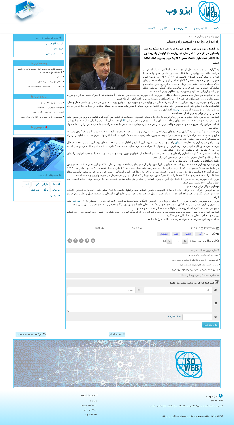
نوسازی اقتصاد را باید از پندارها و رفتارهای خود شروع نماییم (195, 269)
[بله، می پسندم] (185, 241)
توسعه (176, 109)
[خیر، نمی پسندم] (169, 241)
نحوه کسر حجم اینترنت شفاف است (50, 107)
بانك (176, 234)
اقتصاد (150, 28)
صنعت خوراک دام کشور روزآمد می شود (203, 255)
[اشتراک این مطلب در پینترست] (75, 240)
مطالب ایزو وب (91, 414)
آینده (199, 234)
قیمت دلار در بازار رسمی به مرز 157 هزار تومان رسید (42, 117)
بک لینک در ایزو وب (89, 405)
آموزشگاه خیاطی (54, 43)
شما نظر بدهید (57, 77)
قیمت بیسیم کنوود (54, 53)
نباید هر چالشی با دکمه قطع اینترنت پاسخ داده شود (199, 265)
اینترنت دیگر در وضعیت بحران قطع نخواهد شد (45, 86)
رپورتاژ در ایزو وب (89, 410)
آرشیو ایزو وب (199, 28)
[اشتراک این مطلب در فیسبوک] (87, 240)
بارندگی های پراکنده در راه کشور (50, 81)
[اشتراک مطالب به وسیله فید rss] (69, 240)
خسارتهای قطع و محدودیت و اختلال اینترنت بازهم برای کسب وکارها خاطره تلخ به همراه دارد (40, 70)
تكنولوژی (163, 234)
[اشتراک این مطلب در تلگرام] (93, 240)
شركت (76, 201)
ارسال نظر (209, 324)
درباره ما (93, 401)
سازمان (179, 142)
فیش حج (58, 48)
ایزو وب (179, 10)
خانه (214, 28)
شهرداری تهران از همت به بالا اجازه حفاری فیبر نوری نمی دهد (195, 260)
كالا (124, 120)
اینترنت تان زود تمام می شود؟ (51, 102)
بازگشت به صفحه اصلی (29, 334)
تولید (36, 183)
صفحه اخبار (116, 334)
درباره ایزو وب (179, 28)
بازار (163, 28)
